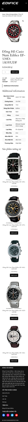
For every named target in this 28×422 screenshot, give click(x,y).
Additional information (11, 86)
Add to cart (15, 72)
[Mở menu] (26, 3)
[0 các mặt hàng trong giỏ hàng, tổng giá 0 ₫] (2, 9)
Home (3, 14)
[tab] (14, 85)
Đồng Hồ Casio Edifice (12, 14)
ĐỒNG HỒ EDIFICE (7, 368)
